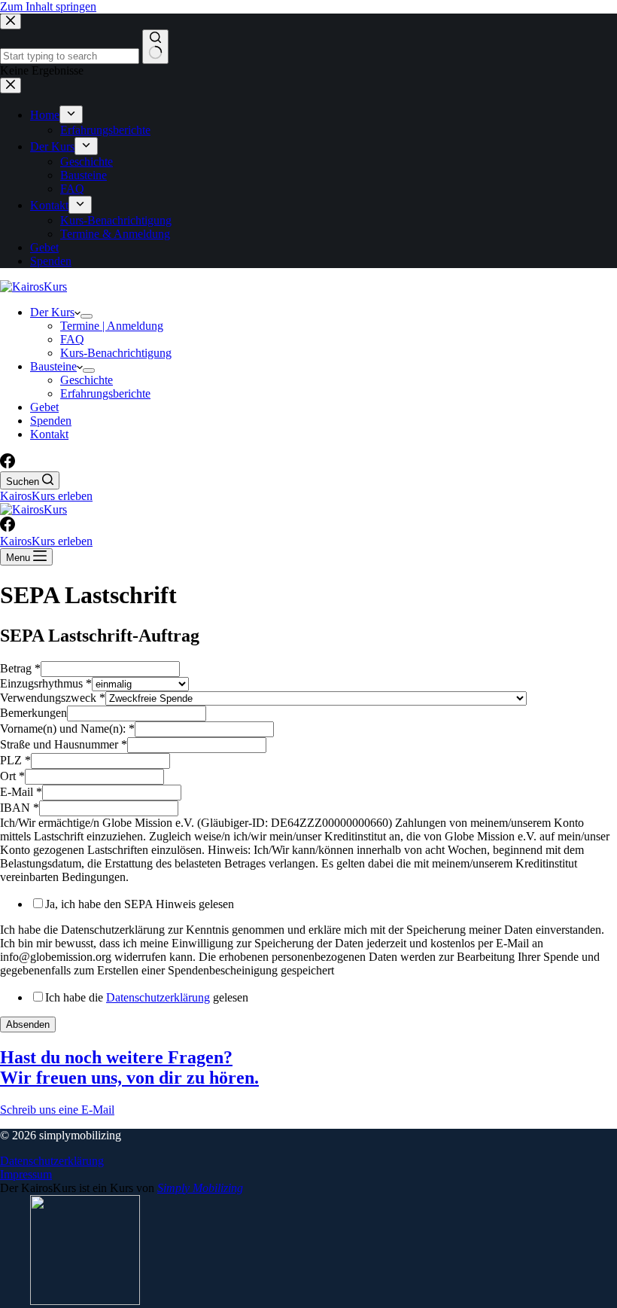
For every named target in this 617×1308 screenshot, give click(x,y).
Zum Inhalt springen (48, 6)
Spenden (50, 420)
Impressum (26, 1174)
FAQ (72, 339)
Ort (12, 776)
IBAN (19, 807)
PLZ (15, 760)
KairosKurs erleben (46, 495)
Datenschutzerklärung (158, 997)
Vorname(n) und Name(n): (67, 728)
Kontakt (49, 434)
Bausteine (53, 366)
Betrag (20, 668)
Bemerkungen (33, 712)
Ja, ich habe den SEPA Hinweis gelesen (139, 904)
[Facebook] (7, 464)
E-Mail (21, 791)
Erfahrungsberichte (105, 393)
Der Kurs (52, 312)
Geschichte (86, 379)
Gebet (44, 407)
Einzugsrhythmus (46, 683)
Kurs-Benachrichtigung (116, 352)
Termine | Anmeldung (111, 325)
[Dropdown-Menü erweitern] (87, 316)
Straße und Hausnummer (63, 744)
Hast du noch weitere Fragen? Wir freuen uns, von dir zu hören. (129, 1067)
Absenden (28, 1024)
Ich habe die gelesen (146, 997)
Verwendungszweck (52, 697)
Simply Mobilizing (200, 1187)
